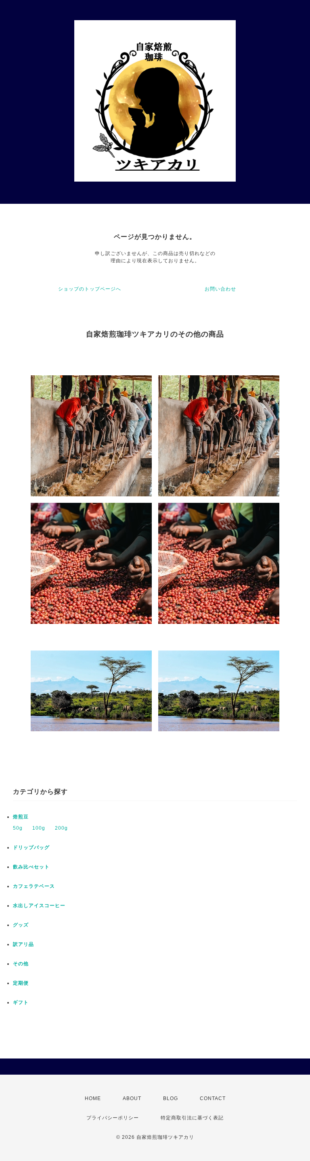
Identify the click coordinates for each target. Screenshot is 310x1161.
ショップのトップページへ (89, 289)
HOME (93, 1098)
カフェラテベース (34, 886)
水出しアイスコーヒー (39, 905)
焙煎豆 (21, 817)
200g (61, 828)
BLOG (170, 1098)
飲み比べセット (31, 867)
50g (18, 828)
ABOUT (132, 1098)
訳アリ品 (23, 944)
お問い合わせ (220, 289)
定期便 (21, 983)
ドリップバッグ (31, 847)
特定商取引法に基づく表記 (192, 1118)
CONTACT (213, 1098)
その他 (21, 963)
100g (38, 828)
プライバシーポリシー (112, 1118)
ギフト (21, 1002)
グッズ (21, 925)
